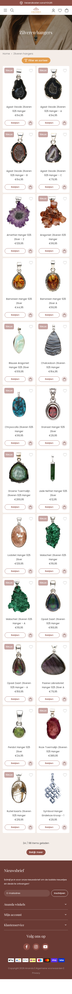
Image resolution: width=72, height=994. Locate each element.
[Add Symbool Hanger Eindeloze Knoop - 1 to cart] (64, 827)
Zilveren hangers (23, 53)
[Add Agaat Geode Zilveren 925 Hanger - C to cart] (64, 187)
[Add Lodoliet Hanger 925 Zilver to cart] (30, 571)
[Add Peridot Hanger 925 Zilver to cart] (30, 763)
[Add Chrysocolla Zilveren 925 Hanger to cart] (30, 443)
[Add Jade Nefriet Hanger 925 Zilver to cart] (64, 507)
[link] (36, 852)
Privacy (36, 973)
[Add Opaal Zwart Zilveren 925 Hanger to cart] (64, 635)
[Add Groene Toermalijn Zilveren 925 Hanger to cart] (30, 507)
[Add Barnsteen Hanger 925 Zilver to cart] (30, 315)
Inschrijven (59, 893)
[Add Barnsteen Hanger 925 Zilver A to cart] (64, 315)
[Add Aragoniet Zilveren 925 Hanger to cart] (64, 251)
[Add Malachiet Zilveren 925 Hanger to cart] (64, 571)
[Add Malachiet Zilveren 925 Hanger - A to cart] (30, 635)
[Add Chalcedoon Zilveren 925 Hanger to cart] (64, 379)
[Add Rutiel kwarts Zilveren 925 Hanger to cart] (30, 827)
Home (6, 53)
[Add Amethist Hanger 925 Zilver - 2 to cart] (30, 251)
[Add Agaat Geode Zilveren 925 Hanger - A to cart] (64, 123)
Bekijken (15, 122)
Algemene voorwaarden (49, 968)
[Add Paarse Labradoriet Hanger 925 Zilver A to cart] (64, 699)
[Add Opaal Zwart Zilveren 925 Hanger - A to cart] (30, 699)
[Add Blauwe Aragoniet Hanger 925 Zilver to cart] (30, 379)
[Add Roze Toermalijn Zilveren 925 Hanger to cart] (64, 763)
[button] (5, 10)
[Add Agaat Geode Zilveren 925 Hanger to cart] (30, 123)
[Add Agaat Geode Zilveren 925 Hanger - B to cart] (30, 187)
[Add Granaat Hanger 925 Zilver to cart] (64, 443)
